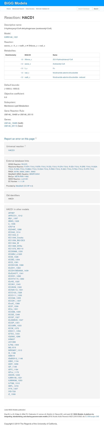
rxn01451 (24, 179)
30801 (27, 171)
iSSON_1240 (14, 374)
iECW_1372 (13, 328)
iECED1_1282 (14, 276)
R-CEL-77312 (52, 166)
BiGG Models (15, 3)
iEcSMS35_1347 (15, 319)
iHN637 (11, 339)
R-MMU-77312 (30, 169)
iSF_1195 (12, 366)
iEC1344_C (13, 234)
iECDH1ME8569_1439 (18, 270)
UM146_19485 (10, 123)
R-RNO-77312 (54, 169)
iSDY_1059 (13, 363)
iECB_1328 (13, 256)
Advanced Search (18, 9)
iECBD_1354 (14, 259)
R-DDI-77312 (74, 166)
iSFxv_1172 (13, 372)
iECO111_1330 (15, 295)
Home (9, 9)
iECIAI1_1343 (14, 284)
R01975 (24, 164)
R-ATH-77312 (29, 166)
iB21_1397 (13, 218)
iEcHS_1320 (13, 281)
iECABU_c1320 (15, 254)
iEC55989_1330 (15, 251)
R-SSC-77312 (66, 169)
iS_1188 (12, 352)
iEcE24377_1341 (16, 273)
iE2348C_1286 (15, 229)
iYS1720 (12, 391)
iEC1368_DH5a (15, 245)
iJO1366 (12, 341)
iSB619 (11, 355)
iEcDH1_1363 (14, 267)
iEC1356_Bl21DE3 (16, 240)
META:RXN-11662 (22, 176)
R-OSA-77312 (42, 169)
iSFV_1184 (13, 369)
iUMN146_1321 (11, 37)
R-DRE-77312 (85, 166)
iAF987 (11, 212)
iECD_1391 (13, 262)
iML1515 (12, 347)
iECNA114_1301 (15, 289)
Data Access (30, 9)
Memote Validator (42, 9)
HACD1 (11, 150)
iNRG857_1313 (15, 350)
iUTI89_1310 (14, 383)
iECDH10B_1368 (15, 265)
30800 (22, 171)
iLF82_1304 (13, 344)
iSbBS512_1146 (15, 358)
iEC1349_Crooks (15, 237)
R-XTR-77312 (89, 169)
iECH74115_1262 (16, 278)
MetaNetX (19, 185)
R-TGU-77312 (77, 169)
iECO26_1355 (14, 298)
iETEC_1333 (14, 333)
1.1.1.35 (21, 181)
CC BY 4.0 (28, 185)
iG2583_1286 (14, 336)
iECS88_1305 (14, 311)
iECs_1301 (13, 309)
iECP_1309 (13, 306)
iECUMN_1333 (15, 325)
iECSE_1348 (14, 314)
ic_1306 (11, 223)
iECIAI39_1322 (15, 287)
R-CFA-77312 (63, 166)
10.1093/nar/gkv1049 (92, 416)
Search (96, 9)
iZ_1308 (12, 394)
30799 (16, 171)
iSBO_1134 (13, 361)
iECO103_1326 (15, 292)
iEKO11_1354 (14, 330)
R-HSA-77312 (19, 169)
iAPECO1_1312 (15, 215)
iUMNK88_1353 (15, 380)
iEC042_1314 (14, 232)
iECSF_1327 (14, 317)
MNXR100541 (34, 174)
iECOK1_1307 (14, 300)
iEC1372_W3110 (15, 248)
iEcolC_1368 (14, 303)
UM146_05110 (10, 125)
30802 (33, 171)
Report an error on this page (19, 138)
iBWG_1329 (13, 221)
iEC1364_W (13, 243)
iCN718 (11, 226)
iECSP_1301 (14, 322)
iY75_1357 (13, 388)
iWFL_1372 (13, 385)
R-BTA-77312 (40, 166)
